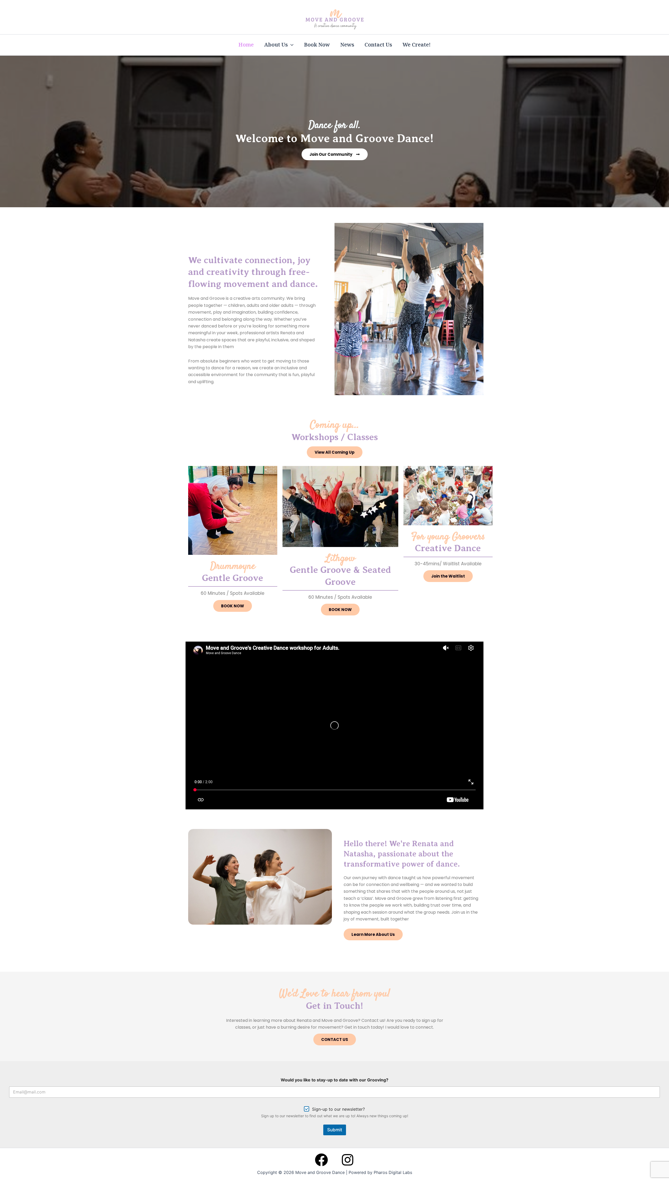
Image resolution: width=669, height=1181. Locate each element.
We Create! (416, 45)
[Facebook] (321, 1159)
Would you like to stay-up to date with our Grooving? (334, 1080)
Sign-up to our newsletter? (338, 1109)
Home (246, 45)
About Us (276, 45)
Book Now (317, 45)
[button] (290, 44)
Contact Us (378, 45)
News (347, 45)
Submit (334, 1129)
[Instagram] (347, 1159)
